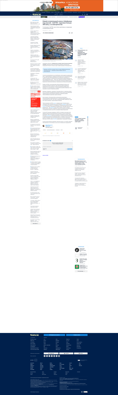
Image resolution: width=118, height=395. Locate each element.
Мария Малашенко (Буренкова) (49, 125)
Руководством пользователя (63, 382)
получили (55, 118)
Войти (46, 149)
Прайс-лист (32, 340)
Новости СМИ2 (45, 155)
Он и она (67, 340)
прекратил (52, 107)
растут (54, 103)
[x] (57, 356)
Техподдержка (32, 346)
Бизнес (45, 340)
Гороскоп (65, 12)
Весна (45, 342)
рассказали (49, 115)
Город (45, 343)
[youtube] (59, 356)
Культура (57, 342)
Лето (56, 343)
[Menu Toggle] (31, 14)
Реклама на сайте (33, 339)
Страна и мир (79, 343)
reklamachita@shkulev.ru (75, 378)
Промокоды (43, 12)
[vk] (47, 356)
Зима (56, 339)
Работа (67, 346)
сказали (44, 106)
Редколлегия (75, 12)
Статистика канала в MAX (34, 349)
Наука (57, 346)
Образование (58, 349)
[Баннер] (44, 17)
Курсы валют (70, 12)
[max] (54, 356)
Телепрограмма (57, 12)
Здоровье (45, 349)
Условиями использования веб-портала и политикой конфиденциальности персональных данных (73, 383)
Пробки (87, 12)
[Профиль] (87, 14)
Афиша (61, 12)
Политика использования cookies (64, 386)
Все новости (32, 12)
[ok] (49, 356)
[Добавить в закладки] (69, 33)
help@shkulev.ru (36, 385)
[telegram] (45, 356)
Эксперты (79, 12)
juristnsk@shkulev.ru (51, 384)
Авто (44, 339)
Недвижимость (38, 12)
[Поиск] (82, 14)
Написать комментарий (49, 32)
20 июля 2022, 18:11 (45, 30)
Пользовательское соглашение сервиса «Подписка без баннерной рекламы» (70, 389)
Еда (44, 346)
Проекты (83, 12)
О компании (32, 342)
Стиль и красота (79, 342)
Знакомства (48, 12)
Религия (67, 349)
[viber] (52, 356)
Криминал (57, 340)
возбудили (64, 104)
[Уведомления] (85, 14)
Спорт (78, 340)
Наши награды (32, 343)
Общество (68, 339)
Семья (78, 339)
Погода (52, 12)
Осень (67, 342)
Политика (68, 343)
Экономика (78, 346)
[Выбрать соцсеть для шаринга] (72, 33)
